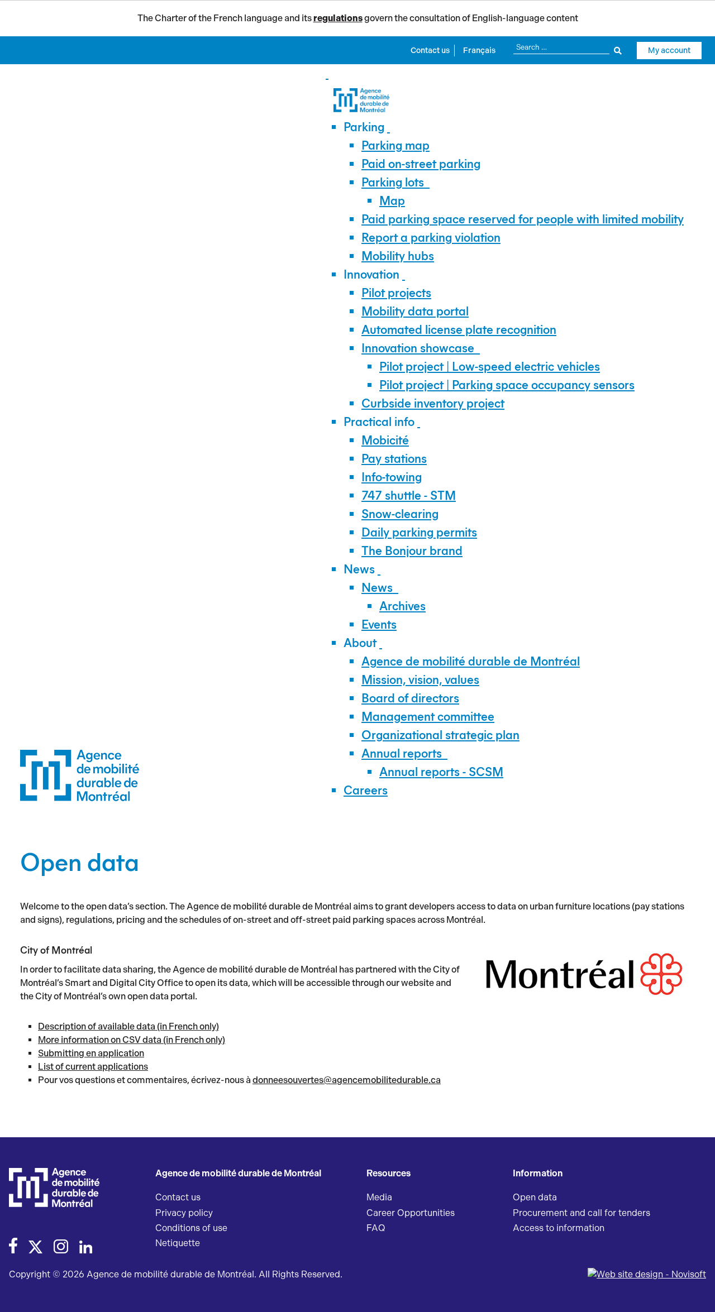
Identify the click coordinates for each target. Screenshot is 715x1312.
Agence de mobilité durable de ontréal (470, 661)
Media (379, 1197)
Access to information (558, 1228)
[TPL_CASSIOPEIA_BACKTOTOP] (695, 1291)
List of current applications (93, 1066)
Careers (366, 790)
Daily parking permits (419, 532)
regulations (338, 18)
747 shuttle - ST (408, 495)
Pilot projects (396, 292)
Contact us (430, 50)
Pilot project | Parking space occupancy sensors (507, 384)
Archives (402, 606)
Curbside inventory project (432, 403)
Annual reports (401, 753)
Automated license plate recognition (458, 329)
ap (392, 200)
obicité (385, 440)
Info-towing (391, 477)
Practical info (379, 421)
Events (379, 624)
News (359, 569)
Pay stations (394, 458)
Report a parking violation (430, 237)
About (360, 642)
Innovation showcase (417, 348)
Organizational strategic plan (440, 735)
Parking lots (392, 182)
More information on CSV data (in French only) (131, 1040)
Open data (535, 1197)
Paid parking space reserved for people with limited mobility (522, 219)
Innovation (371, 274)
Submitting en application (91, 1053)
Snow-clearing (399, 513)
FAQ (375, 1228)
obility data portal (415, 311)
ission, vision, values (420, 679)
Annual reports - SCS (441, 771)
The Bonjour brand (412, 550)
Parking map (395, 145)
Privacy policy (184, 1213)
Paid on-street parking (420, 163)
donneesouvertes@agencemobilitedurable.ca (346, 1080)
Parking (364, 127)
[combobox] (567, 47)
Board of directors (410, 698)
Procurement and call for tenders (581, 1213)
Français (479, 50)
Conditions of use (191, 1228)
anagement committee (427, 716)
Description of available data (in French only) (128, 1026)
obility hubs (397, 256)
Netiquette (177, 1243)
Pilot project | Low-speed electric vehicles (489, 366)
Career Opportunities (410, 1213)
